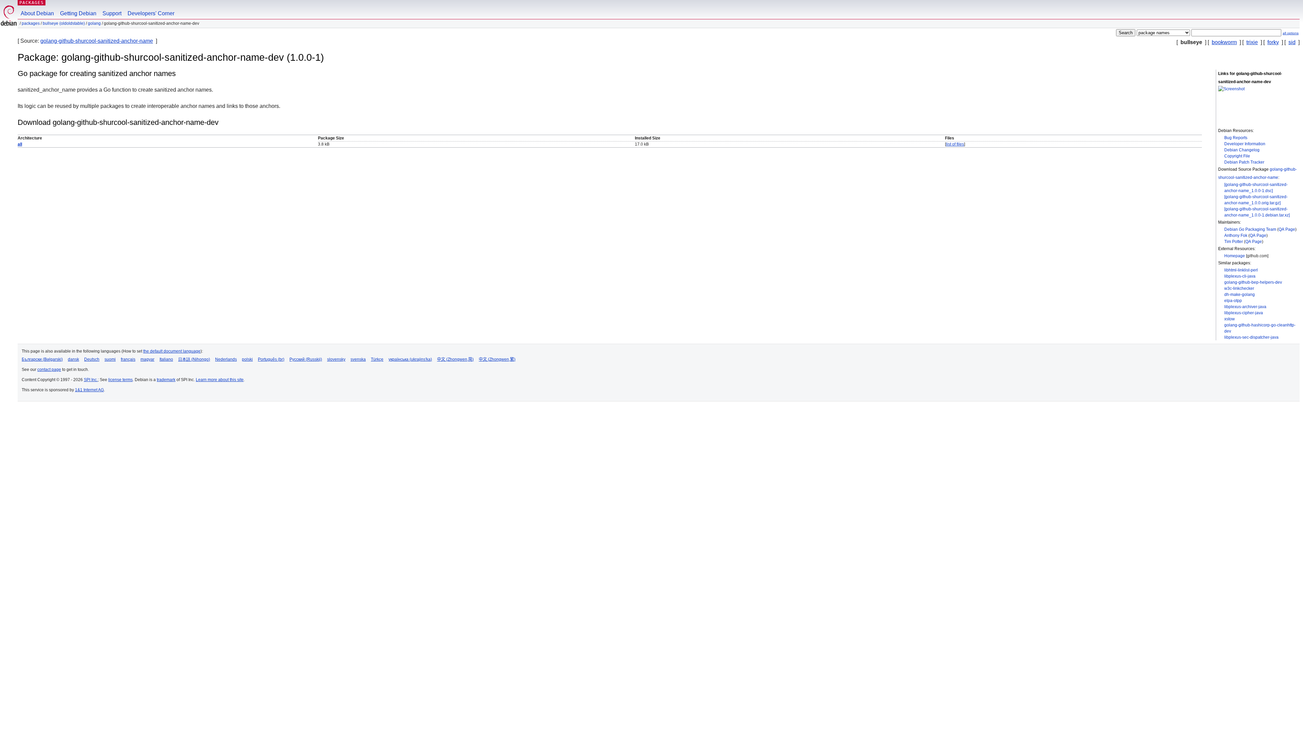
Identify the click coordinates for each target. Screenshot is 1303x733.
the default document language (172, 351)
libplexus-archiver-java (1245, 306)
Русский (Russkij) (305, 359)
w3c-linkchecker (1239, 288)
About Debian (37, 13)
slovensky (336, 359)
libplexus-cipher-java (1243, 313)
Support (111, 13)
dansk (73, 359)
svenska (358, 359)
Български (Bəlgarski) (42, 359)
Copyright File (1237, 156)
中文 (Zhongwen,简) (455, 359)
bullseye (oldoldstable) (64, 23)
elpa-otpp (1233, 300)
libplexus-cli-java (1239, 276)
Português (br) (271, 359)
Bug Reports (1235, 137)
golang (94, 23)
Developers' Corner (151, 13)
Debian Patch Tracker (1244, 162)
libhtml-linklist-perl (1241, 270)
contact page (49, 369)
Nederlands (226, 359)
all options (1291, 33)
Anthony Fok (1235, 235)
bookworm (1224, 42)
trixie (1252, 42)
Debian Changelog (1242, 150)
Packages (31, 2)
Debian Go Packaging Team (1250, 229)
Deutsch (91, 359)
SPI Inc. (91, 379)
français (128, 359)
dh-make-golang (1239, 294)
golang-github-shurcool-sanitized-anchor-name (96, 41)
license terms (120, 379)
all (20, 144)
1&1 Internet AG (89, 390)
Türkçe (377, 359)
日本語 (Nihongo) (194, 359)
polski (247, 359)
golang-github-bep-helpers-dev (1253, 282)
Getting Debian (78, 13)
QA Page (1287, 229)
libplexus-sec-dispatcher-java (1251, 337)
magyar (147, 359)
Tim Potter (1233, 241)
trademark (166, 379)
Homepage (1234, 255)
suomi (110, 359)
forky (1273, 42)
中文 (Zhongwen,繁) (497, 359)
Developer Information (1244, 144)
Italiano (166, 359)
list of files (955, 144)
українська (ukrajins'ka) (410, 359)
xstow (1229, 319)
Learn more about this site (220, 379)
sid (1292, 42)
